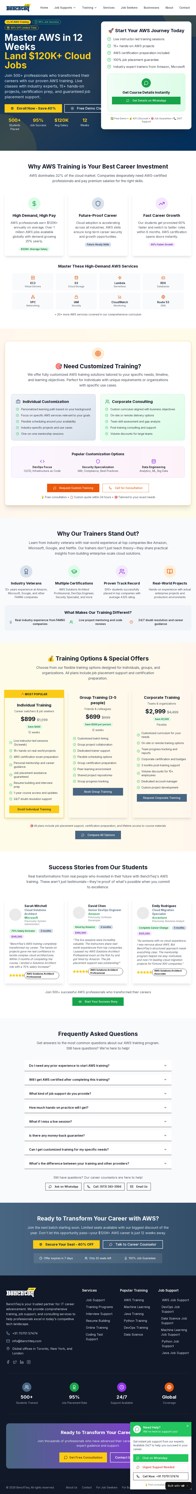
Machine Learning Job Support (174, 1332)
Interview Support (99, 1314)
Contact (184, 7)
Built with (174, 1485)
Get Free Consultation (85, 1457)
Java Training (134, 1314)
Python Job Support (170, 1343)
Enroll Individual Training (34, 809)
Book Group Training (98, 791)
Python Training (135, 1321)
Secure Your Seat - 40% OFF (69, 1244)
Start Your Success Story (101, 1001)
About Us (71, 1487)
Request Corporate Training (161, 797)
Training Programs (99, 1307)
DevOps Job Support (171, 1309)
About (169, 7)
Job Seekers (129, 7)
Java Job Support (175, 1353)
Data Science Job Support (174, 1320)
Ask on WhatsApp (66, 1186)
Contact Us (123, 1457)
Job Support (95, 1300)
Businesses (151, 7)
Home (44, 7)
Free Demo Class (91, 108)
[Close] (187, 1485)
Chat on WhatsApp (154, 1458)
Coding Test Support (94, 1337)
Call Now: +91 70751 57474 (161, 1476)
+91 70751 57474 (25, 1333)
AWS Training (134, 1300)
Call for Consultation (129, 488)
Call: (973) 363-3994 (107, 1186)
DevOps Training (136, 1327)
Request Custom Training (76, 488)
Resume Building (98, 1321)
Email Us (142, 1186)
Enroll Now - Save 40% (36, 108)
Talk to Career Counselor (135, 1244)
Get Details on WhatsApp (149, 100)
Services (109, 7)
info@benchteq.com (26, 1341)
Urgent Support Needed (158, 1467)
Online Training (97, 1327)
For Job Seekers (107, 1487)
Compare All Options (101, 835)
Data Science (133, 1334)
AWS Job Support (175, 1300)
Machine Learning (137, 1307)
